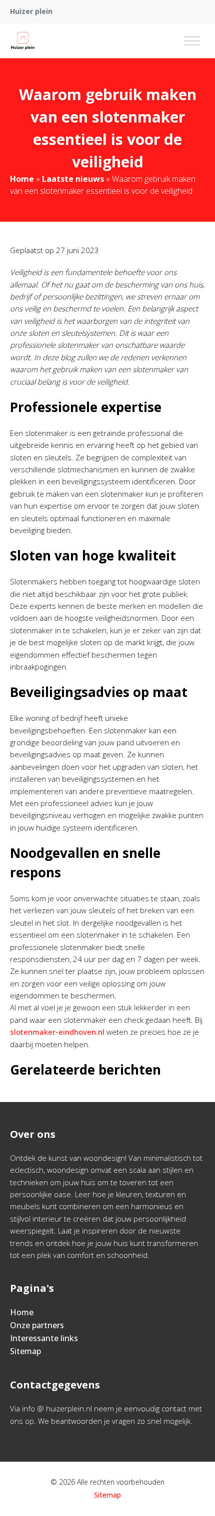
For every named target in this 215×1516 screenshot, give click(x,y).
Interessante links (44, 1338)
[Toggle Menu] (192, 40)
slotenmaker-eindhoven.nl (57, 1032)
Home (22, 178)
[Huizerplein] (23, 41)
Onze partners (37, 1325)
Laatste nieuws (73, 178)
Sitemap (25, 1351)
